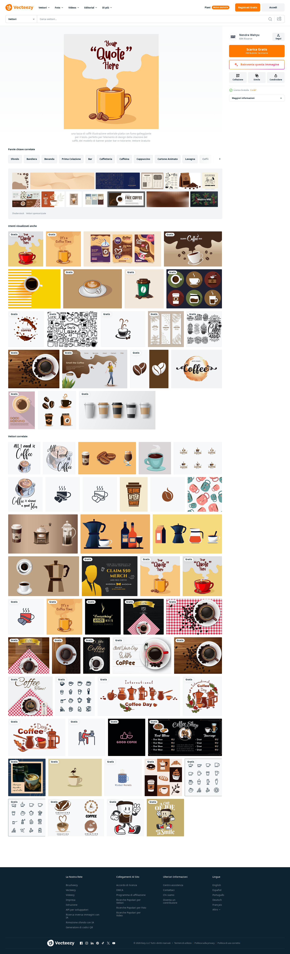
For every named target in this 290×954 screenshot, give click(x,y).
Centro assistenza (173, 885)
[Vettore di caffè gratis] (194, 288)
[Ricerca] (270, 19)
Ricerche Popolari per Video (128, 914)
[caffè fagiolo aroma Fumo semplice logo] (167, 494)
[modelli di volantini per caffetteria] (122, 249)
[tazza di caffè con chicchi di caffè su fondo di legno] (33, 369)
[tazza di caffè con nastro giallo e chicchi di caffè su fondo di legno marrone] (28, 655)
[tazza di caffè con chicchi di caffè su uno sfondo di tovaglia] (194, 617)
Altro (215, 909)
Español (216, 890)
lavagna (190, 159)
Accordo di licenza (126, 885)
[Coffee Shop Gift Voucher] (109, 576)
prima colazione (71, 159)
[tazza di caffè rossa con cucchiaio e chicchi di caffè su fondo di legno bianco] (142, 655)
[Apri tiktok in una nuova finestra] (103, 943)
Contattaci (169, 890)
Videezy (70, 895)
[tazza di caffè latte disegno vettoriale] (92, 288)
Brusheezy (72, 885)
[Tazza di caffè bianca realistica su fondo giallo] (34, 288)
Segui (278, 38)
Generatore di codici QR (79, 927)
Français (217, 904)
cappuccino (143, 159)
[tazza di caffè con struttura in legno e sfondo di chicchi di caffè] (66, 655)
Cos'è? (253, 90)
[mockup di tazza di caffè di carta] (117, 410)
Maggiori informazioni (243, 98)
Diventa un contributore (170, 901)
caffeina (124, 159)
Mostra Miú (204, 199)
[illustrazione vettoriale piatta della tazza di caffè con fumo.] (63, 249)
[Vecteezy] (19, 7)
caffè (205, 159)
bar (90, 159)
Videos (72, 7)
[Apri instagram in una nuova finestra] (86, 943)
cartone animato (168, 159)
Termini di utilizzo (183, 943)
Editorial (89, 7)
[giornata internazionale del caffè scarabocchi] (72, 329)
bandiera (32, 159)
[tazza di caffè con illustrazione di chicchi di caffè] (144, 288)
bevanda (49, 159)
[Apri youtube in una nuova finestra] (113, 943)
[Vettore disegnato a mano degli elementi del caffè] (57, 410)
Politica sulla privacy (205, 943)
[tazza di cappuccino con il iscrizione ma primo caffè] (24, 458)
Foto (57, 7)
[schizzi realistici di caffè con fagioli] (26, 329)
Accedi (273, 7)
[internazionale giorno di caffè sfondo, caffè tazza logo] (193, 249)
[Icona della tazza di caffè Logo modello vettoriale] (123, 329)
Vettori (43, 7)
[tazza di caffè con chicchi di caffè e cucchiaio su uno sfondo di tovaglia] (30, 696)
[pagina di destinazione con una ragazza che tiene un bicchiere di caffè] (94, 369)
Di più (105, 7)
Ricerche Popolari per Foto (131, 907)
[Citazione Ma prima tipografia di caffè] (196, 369)
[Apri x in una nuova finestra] (108, 943)
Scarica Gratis (257, 51)
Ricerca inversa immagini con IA (82, 916)
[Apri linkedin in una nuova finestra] (92, 943)
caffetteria (106, 159)
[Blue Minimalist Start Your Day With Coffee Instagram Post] (27, 777)
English (216, 885)
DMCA (119, 890)
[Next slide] (216, 159)
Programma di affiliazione (131, 895)
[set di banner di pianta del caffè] (166, 329)
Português (218, 895)
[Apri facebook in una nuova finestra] (81, 943)
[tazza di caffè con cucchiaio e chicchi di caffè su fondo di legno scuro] (96, 655)
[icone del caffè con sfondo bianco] (75, 696)
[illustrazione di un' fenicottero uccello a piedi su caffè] (75, 777)
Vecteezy (71, 890)
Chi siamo (168, 895)
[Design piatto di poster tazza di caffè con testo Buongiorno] (21, 410)
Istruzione (71, 904)
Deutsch (217, 899)
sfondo (15, 159)
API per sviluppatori (77, 909)
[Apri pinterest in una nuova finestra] (97, 943)
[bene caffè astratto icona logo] (126, 737)
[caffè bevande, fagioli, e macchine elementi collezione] (107, 458)
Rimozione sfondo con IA (80, 922)
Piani (207, 7)
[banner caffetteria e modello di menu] (185, 737)
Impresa (70, 899)
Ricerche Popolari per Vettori (128, 901)
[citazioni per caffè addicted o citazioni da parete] (103, 617)
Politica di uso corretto (229, 943)
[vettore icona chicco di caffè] (149, 369)
